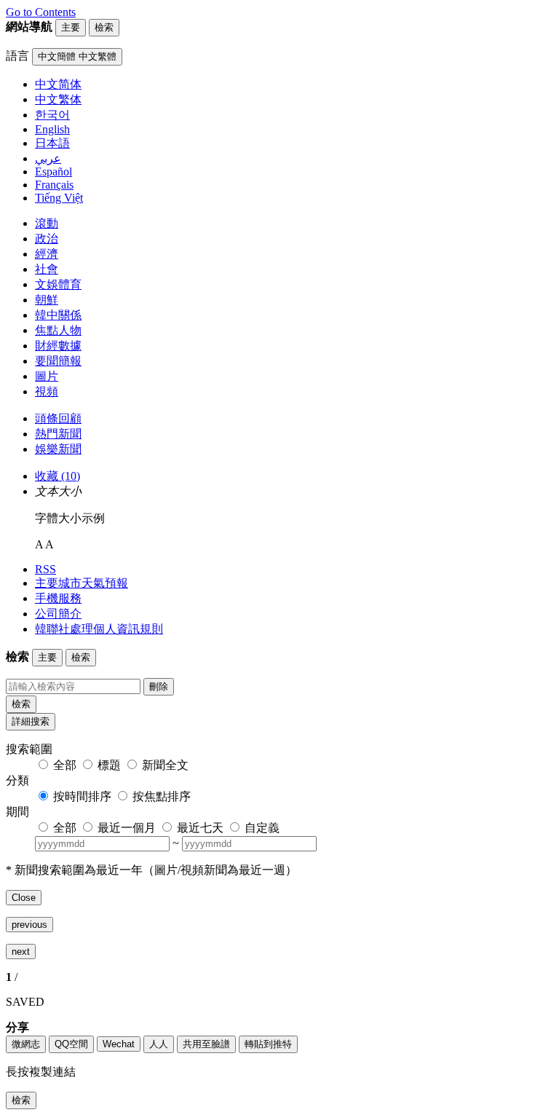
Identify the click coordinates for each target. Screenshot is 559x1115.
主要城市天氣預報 (81, 583)
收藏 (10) (57, 476)
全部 (64, 765)
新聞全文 (165, 765)
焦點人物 (58, 330)
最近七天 (200, 828)
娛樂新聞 (58, 449)
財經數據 (58, 345)
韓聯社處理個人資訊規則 (99, 629)
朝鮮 (46, 299)
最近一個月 (127, 828)
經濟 (46, 254)
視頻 (46, 391)
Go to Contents (41, 12)
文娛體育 (58, 284)
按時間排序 (82, 796)
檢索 (21, 703)
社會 (46, 269)
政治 (46, 238)
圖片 (46, 376)
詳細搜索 (30, 721)
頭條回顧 (58, 418)
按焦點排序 (161, 796)
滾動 (46, 223)
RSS (45, 569)
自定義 (262, 828)
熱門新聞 (58, 434)
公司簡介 (58, 613)
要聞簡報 (58, 361)
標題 (109, 765)
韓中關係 (58, 315)
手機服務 (58, 598)
